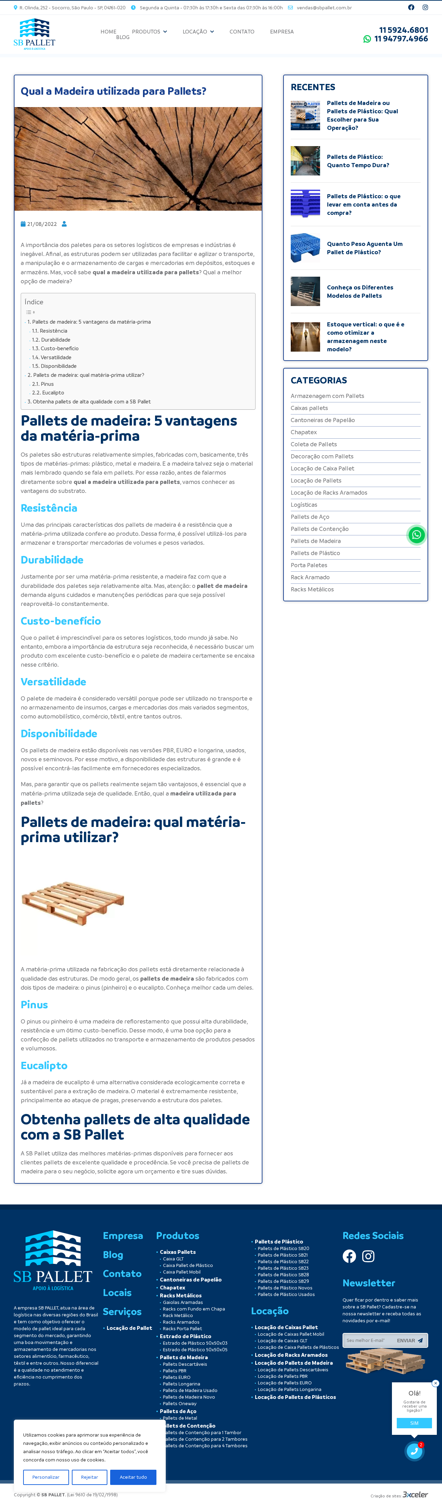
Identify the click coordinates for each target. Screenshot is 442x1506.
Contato (122, 1273)
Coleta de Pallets (314, 444)
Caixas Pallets (178, 1252)
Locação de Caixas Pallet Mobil (291, 1334)
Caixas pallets (309, 408)
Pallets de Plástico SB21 (283, 1255)
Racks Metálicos (312, 589)
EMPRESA (282, 32)
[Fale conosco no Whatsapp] (417, 535)
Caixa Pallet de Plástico (188, 1265)
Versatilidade (56, 357)
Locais (117, 1292)
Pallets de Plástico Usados (286, 1294)
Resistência (53, 331)
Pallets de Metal (180, 1418)
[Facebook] (412, 7)
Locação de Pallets (316, 480)
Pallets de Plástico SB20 (283, 1248)
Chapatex (304, 432)
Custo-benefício (60, 348)
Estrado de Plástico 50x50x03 (195, 1343)
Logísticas (304, 505)
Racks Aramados (181, 1322)
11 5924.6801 (403, 30)
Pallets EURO (177, 1377)
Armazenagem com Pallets (327, 396)
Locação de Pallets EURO (285, 1382)
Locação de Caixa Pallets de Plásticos (298, 1347)
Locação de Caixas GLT (282, 1340)
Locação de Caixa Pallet (322, 468)
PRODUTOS (146, 32)
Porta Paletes (309, 565)
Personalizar (45, 1477)
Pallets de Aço (310, 517)
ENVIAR (407, 1340)
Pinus (47, 384)
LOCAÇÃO (195, 32)
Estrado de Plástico (185, 1336)
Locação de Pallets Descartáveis (293, 1369)
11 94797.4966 (399, 39)
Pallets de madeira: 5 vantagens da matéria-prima (91, 322)
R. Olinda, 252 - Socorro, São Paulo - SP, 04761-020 (72, 7)
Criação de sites (386, 1496)
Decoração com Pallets (322, 456)
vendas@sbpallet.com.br (322, 7)
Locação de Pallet (129, 1328)
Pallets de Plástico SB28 (283, 1274)
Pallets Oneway (179, 1403)
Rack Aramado (310, 577)
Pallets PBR (174, 1370)
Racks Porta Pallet (182, 1328)
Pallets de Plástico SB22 (283, 1261)
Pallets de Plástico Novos (285, 1287)
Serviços (122, 1311)
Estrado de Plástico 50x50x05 (195, 1349)
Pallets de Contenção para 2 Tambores (205, 1439)
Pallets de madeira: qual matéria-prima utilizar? (88, 375)
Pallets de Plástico (315, 553)
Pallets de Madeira (316, 541)
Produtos (177, 1235)
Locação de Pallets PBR (283, 1376)
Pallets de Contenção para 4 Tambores (205, 1445)
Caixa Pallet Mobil (182, 1272)
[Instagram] (425, 7)
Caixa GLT (173, 1258)
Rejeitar (89, 1477)
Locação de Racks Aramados (329, 492)
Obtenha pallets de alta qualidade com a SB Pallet (92, 401)
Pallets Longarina (181, 1383)
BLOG (122, 37)
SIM (414, 1423)
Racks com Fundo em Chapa (194, 1309)
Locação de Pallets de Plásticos (295, 1397)
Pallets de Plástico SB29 (283, 1281)
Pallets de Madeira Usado (190, 1390)
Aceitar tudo (133, 1477)
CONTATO (242, 32)
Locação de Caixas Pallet (286, 1327)
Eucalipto (53, 392)
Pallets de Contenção (320, 529)
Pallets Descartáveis (185, 1364)
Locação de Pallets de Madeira (294, 1363)
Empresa (123, 1235)
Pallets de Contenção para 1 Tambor (202, 1432)
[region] (90, 1456)
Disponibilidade (59, 366)
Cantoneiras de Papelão (323, 420)
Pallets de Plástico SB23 (283, 1268)
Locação (270, 1311)
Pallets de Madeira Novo (189, 1397)
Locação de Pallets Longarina (289, 1389)
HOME (108, 32)
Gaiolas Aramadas (183, 1302)
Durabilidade (55, 340)
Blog (113, 1254)
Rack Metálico (178, 1315)
